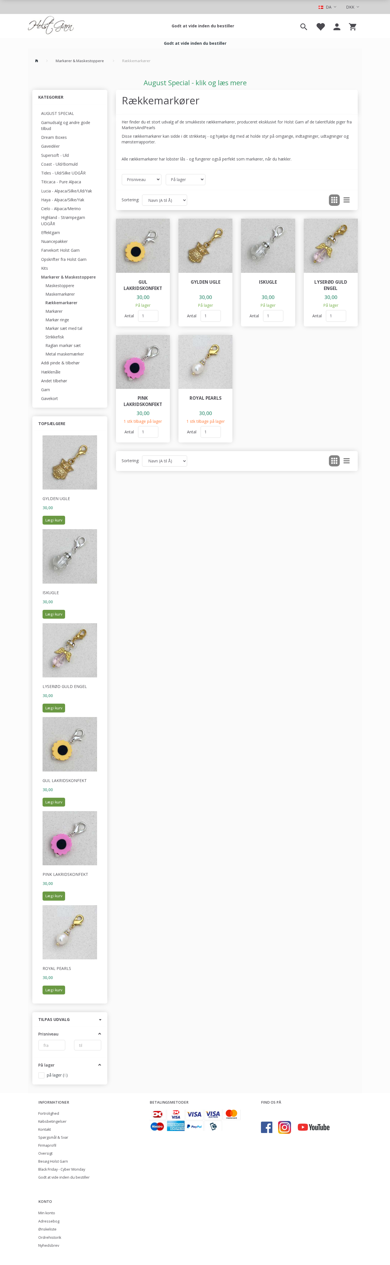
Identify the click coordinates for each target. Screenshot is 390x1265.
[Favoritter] (320, 26)
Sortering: (130, 199)
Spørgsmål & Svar (53, 1137)
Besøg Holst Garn (53, 1161)
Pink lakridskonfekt (65, 874)
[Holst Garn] (51, 26)
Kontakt (44, 1129)
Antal (129, 315)
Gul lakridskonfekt (65, 780)
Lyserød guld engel (65, 686)
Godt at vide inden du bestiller (203, 26)
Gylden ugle (56, 498)
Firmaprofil (47, 1145)
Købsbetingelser (52, 1121)
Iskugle (51, 592)
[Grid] (334, 200)
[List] (346, 200)
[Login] (337, 26)
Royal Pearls (57, 968)
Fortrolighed (48, 1113)
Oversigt (45, 1153)
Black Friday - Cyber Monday (61, 1169)
